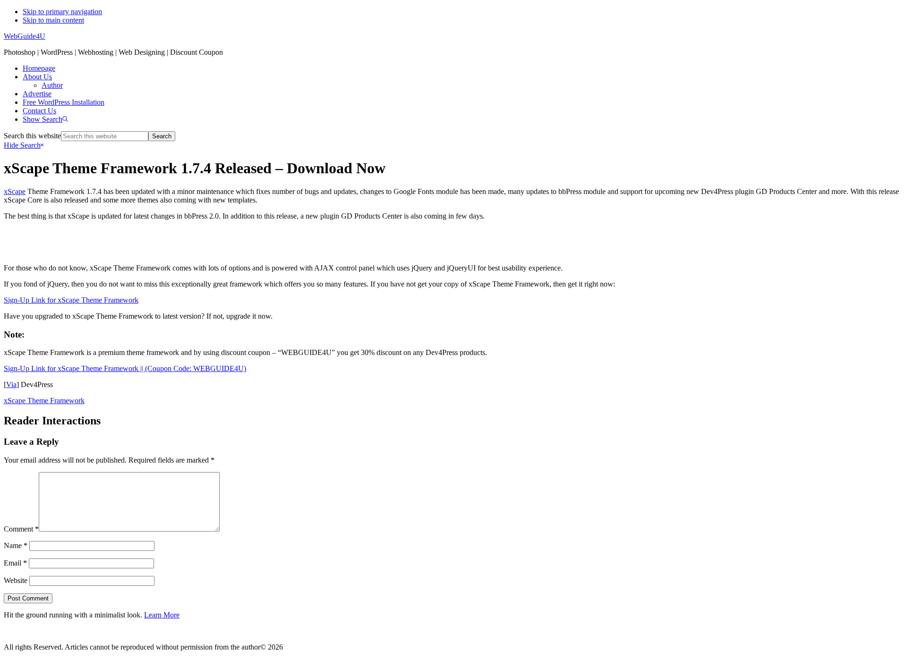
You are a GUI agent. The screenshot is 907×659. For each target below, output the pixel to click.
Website (15, 580)
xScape (15, 191)
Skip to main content (53, 20)
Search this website (32, 136)
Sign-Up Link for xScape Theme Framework (71, 300)
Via (11, 384)
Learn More (162, 615)
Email (15, 563)
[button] (45, 119)
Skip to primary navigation (62, 12)
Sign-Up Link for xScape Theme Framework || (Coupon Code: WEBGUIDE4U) (125, 368)
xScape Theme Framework (44, 401)
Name (15, 545)
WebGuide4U (24, 36)
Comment (21, 529)
